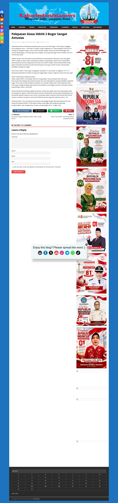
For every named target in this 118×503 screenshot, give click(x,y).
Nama (14, 151)
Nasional (22, 27)
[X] (2, 16)
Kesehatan (42, 27)
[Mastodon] (2, 30)
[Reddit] (2, 19)
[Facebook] (2, 12)
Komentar (15, 137)
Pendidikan (54, 27)
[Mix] (2, 34)
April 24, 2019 (17, 42)
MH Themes (36, 499)
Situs (13, 161)
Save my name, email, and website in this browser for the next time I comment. (37, 167)
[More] (2, 41)
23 (32, 486)
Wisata (75, 27)
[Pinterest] (2, 27)
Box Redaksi (97, 27)
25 (59, 486)
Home (13, 27)
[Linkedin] (2, 23)
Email (13, 156)
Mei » (16, 493)
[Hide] (0, 45)
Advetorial (85, 27)
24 (45, 486)
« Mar (13, 493)
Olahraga (65, 27)
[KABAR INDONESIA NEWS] (59, 24)
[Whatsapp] (2, 38)
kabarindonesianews (30, 42)
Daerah (31, 27)
